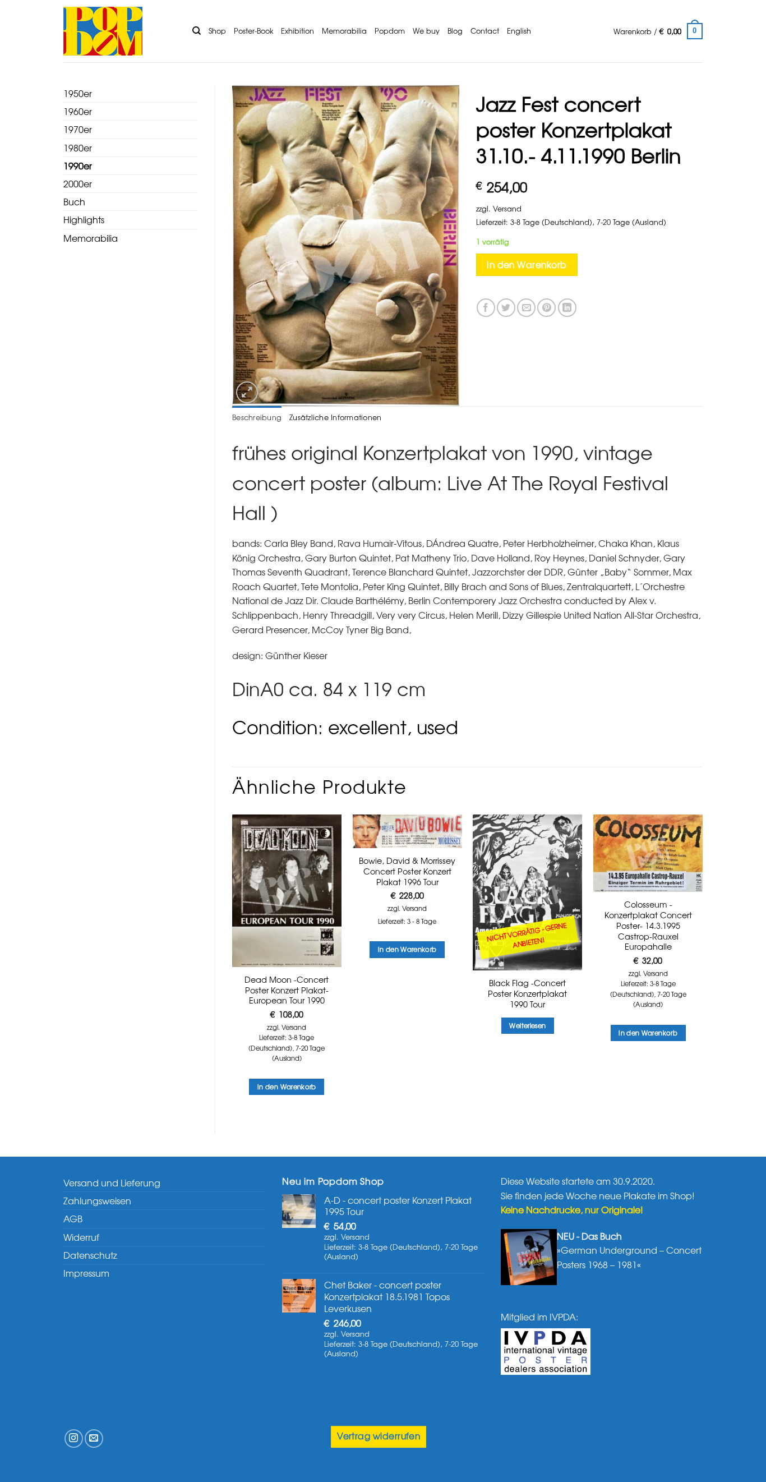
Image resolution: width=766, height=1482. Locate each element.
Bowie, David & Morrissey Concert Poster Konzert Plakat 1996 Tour (407, 871)
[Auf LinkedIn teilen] (567, 307)
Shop (217, 30)
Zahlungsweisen (97, 1200)
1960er (77, 111)
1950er (77, 93)
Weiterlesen (527, 1025)
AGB (72, 1218)
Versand (507, 208)
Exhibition (297, 30)
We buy (426, 30)
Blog (455, 30)
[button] (658, 31)
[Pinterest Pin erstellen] (546, 307)
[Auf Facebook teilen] (486, 307)
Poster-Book (253, 30)
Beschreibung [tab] (257, 417)
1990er (77, 165)
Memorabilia (344, 30)
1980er (77, 147)
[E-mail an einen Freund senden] (526, 307)
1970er (77, 129)
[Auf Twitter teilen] (506, 307)
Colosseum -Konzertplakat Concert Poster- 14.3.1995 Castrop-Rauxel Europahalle (648, 925)
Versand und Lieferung (111, 1182)
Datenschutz (90, 1255)
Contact (484, 30)
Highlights (83, 219)
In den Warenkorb (526, 264)
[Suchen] (196, 31)
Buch (74, 201)
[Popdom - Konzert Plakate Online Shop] (119, 31)
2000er (77, 183)
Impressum (86, 1273)
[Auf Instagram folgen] (73, 1438)
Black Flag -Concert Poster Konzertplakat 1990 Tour (527, 993)
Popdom (390, 30)
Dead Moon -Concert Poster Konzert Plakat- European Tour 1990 (286, 990)
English (519, 30)
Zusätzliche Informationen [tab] (335, 417)
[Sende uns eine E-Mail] (94, 1438)
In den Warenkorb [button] (286, 1086)
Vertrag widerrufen (378, 1435)
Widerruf (81, 1237)
